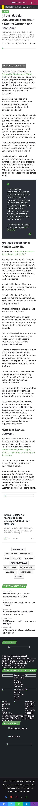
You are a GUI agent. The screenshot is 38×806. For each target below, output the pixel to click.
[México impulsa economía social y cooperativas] (30, 677)
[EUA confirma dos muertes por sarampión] (7, 707)
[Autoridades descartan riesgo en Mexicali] (19, 704)
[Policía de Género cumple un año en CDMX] (19, 694)
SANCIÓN (11, 572)
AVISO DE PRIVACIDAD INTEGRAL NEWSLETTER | (19, 781)
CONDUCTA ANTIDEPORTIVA (19, 554)
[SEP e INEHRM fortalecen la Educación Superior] (30, 707)
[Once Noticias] (19, 2)
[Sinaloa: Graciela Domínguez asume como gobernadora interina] (7, 692)
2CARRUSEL (19, 549)
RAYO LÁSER (10, 567)
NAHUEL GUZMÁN (19, 563)
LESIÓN (17, 558)
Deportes (5, 11)
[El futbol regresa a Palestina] (7, 677)
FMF (7, 558)
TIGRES (19, 577)
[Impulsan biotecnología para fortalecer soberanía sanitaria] (19, 681)
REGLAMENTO (27, 567)
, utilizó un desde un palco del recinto (18, 452)
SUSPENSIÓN (25, 572)
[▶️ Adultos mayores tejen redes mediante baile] (30, 692)
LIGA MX (29, 558)
